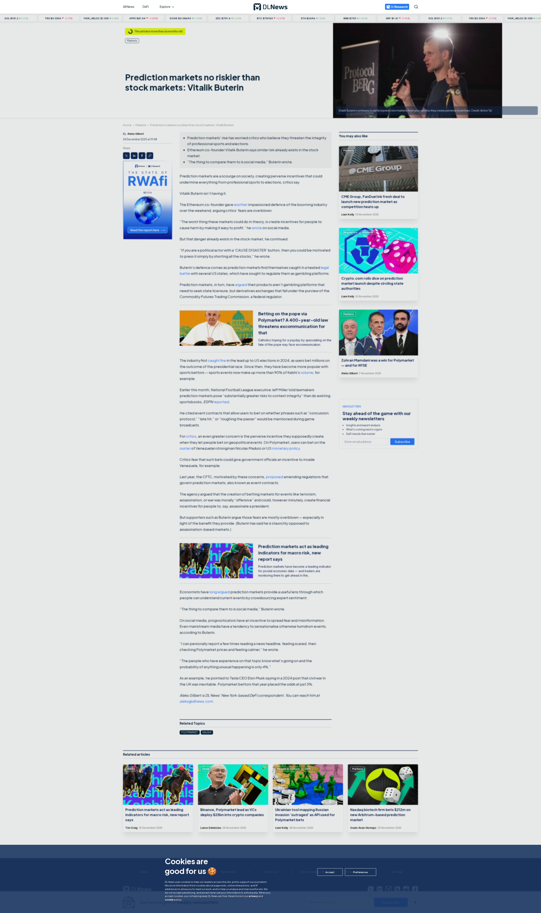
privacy (253, 895)
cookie (169, 899)
